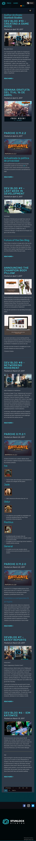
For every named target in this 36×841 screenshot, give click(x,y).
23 (19, 788)
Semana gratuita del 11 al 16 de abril (17, 92)
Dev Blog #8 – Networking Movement (14, 365)
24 (23, 788)
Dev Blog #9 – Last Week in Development (14, 191)
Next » (14, 790)
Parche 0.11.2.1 (14, 434)
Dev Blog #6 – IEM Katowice (17, 714)
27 (9, 790)
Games (15, 3)
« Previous (8, 788)
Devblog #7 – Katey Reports (15, 638)
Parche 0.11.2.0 (15, 564)
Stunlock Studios (13, 17)
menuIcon (4, 3)
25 (26, 788)
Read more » (8, 78)
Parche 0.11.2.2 (15, 133)
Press (9, 3)
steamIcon (30, 3)
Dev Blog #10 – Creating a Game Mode (16, 23)
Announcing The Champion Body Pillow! (16, 270)
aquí (24, 166)
